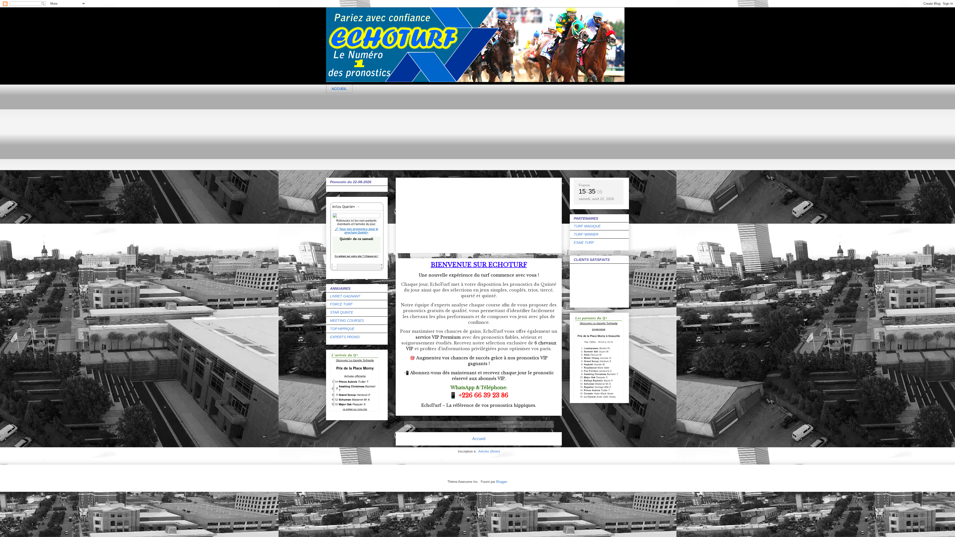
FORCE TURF (341, 304)
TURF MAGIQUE (587, 226)
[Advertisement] (475, 135)
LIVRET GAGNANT (345, 296)
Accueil (478, 439)
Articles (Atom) (489, 451)
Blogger (501, 482)
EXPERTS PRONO (345, 337)
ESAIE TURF (584, 243)
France (584, 185)
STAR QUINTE (341, 312)
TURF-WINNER (586, 234)
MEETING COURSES (347, 321)
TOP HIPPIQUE (342, 329)
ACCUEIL (339, 89)
